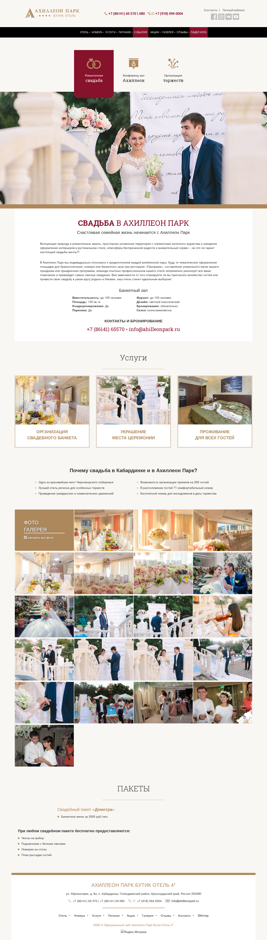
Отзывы (166, 915)
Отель (63, 915)
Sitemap (203, 915)
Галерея (148, 915)
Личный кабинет (233, 10)
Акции (131, 915)
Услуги (96, 915)
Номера (79, 915)
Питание (114, 915)
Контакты (210, 10)
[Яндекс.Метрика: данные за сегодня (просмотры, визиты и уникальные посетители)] (133, 932)
